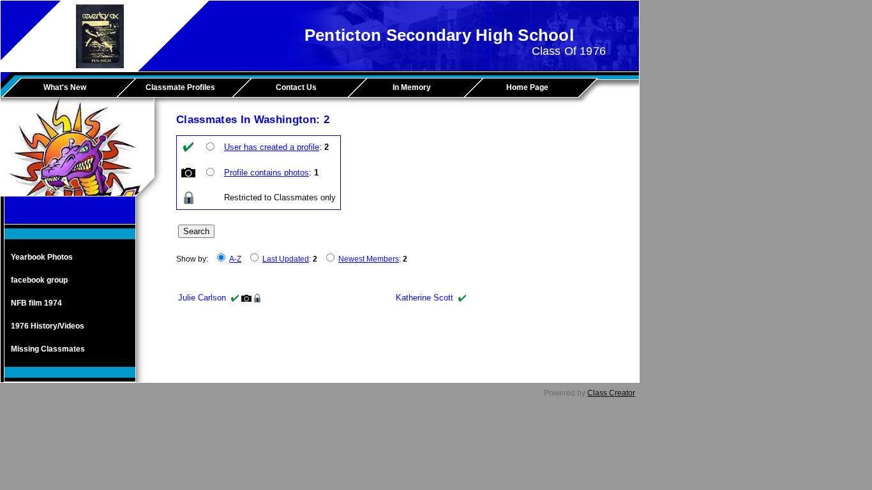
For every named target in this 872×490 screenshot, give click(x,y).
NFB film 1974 (36, 303)
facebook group (39, 280)
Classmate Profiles (180, 87)
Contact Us (296, 87)
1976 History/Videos (47, 326)
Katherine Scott (424, 297)
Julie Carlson (202, 297)
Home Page (527, 87)
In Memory (412, 87)
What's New (64, 87)
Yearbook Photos (42, 257)
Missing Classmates (48, 349)
